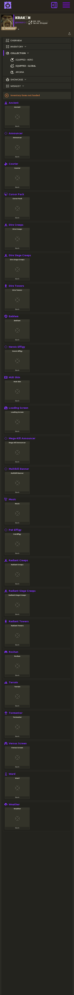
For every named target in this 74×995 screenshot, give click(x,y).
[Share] (69, 33)
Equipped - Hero (24, 60)
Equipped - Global (26, 66)
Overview (16, 40)
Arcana (20, 72)
